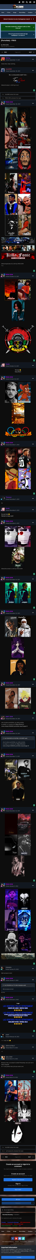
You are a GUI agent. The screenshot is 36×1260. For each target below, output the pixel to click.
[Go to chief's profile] (3, 1035)
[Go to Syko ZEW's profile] (3, 1058)
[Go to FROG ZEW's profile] (3, 103)
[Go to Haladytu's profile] (3, 968)
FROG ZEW (5, 45)
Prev (5, 52)
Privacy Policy (23, 1241)
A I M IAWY (22, 738)
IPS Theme (5, 1241)
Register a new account (18, 1179)
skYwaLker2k (9, 1151)
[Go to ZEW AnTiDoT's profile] (3, 1046)
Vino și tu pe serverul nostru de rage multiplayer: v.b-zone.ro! (18, 34)
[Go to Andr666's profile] (3, 70)
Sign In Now (18, 1189)
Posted (13, 60)
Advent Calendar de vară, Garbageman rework (17, 19)
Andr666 (7, 94)
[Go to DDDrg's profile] (3, 59)
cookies (12, 1249)
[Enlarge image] (18, 80)
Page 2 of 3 (18, 52)
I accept (18, 1257)
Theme (16, 1241)
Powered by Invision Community (18, 1244)
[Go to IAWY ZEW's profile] (3, 717)
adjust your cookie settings (21, 1251)
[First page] (2, 52)
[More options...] (33, 59)
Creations (11, 46)
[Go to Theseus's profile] (3, 498)
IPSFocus (11, 1241)
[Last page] (34, 52)
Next (30, 52)
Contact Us (31, 1241)
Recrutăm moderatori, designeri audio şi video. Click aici (18, 27)
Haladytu (20, 985)
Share (18, 1199)
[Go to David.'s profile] (3, 365)
